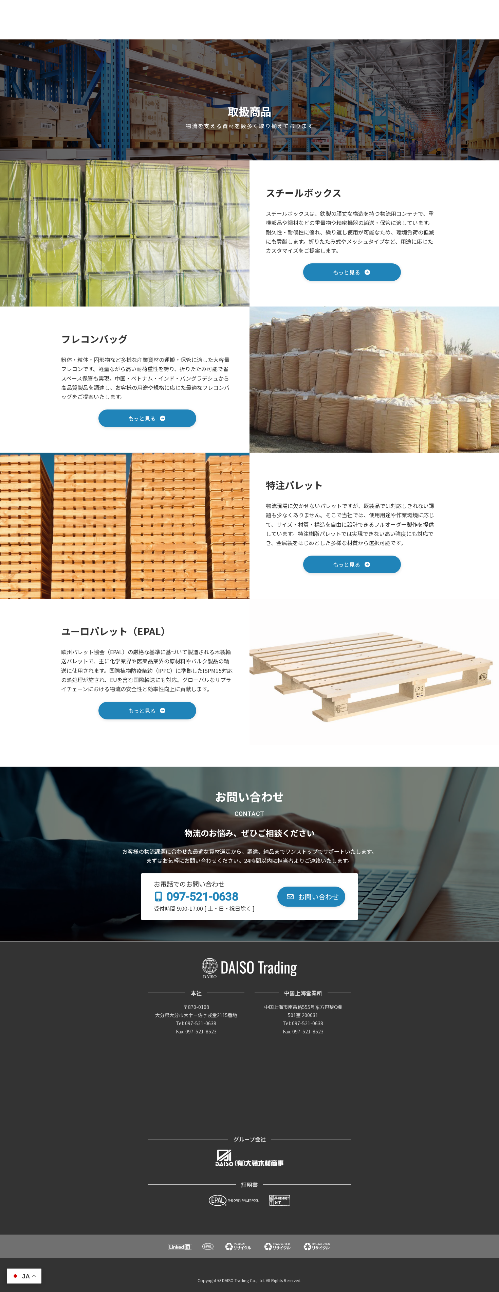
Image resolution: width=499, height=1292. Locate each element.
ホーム (270, 6)
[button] (352, 272)
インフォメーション (309, 6)
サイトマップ (422, 6)
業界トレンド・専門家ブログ (369, 6)
